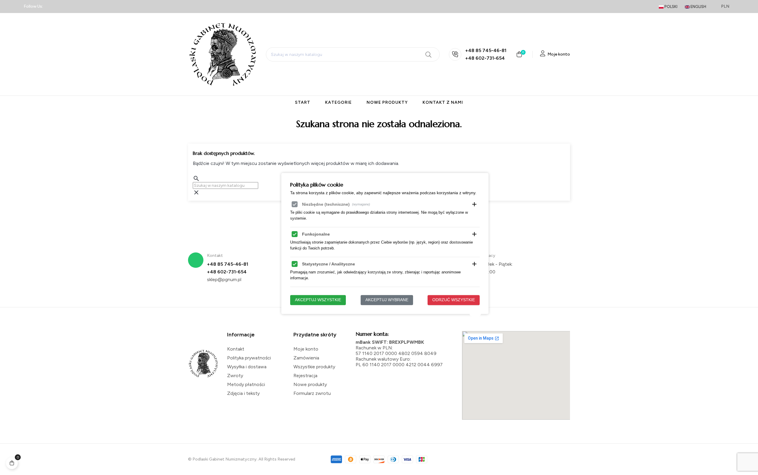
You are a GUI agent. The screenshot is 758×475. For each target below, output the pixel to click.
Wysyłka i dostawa (246, 366)
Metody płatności (246, 384)
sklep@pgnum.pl (224, 279)
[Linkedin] (61, 6)
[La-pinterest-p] (82, 6)
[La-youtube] (93, 6)
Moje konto (305, 349)
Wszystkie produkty (314, 366)
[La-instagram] (72, 6)
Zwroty (235, 375)
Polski (670, 6)
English (698, 6)
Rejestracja (305, 375)
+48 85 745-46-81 (485, 50)
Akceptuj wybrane (386, 300)
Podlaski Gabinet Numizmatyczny (224, 459)
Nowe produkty (310, 384)
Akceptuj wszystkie (318, 300)
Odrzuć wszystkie (453, 300)
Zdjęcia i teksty (243, 393)
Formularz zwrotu (312, 393)
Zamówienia (306, 358)
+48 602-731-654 (485, 58)
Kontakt (235, 349)
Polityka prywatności (249, 358)
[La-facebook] (51, 6)
